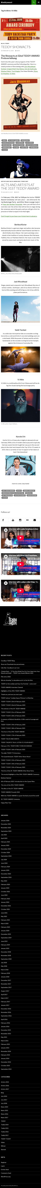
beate (18, 50)
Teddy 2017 (24, 181)
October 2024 (5, 852)
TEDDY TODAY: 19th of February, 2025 (13, 724)
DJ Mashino (5, 73)
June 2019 (4, 941)
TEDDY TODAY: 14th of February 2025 (13, 764)
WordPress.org (5, 1176)
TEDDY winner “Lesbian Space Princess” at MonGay (17, 698)
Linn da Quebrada (30, 69)
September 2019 (6, 938)
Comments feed (6, 1173)
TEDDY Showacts (15, 47)
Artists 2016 (5, 1085)
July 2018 (4, 962)
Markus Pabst (6, 71)
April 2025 (4, 838)
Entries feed (5, 1169)
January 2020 (5, 930)
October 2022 (5, 891)
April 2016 (4, 1019)
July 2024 (4, 859)
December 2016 (6, 1009)
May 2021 (4, 916)
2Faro (36, 71)
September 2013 (6, 1069)
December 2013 (6, 1062)
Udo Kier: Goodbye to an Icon (10, 668)
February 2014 (5, 1055)
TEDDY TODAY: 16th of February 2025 (13, 749)
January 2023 (5, 888)
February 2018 (5, 973)
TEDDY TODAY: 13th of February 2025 (13, 767)
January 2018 (5, 977)
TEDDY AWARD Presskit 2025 (10, 792)
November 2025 (6, 827)
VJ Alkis (12, 73)
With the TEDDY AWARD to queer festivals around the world (20, 795)
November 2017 (6, 984)
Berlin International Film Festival (13, 493)
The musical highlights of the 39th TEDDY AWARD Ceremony (20, 774)
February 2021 (5, 920)
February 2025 (5, 842)
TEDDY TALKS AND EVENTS (10, 739)
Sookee (3, 69)
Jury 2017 (4, 1100)
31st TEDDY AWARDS (8, 490)
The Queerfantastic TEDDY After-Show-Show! (16, 756)
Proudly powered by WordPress (9, 1185)
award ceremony (29, 490)
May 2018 (4, 966)
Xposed (3, 1149)
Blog (2, 43)
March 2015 (4, 1041)
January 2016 (5, 1026)
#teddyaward (6, 2)
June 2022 (4, 895)
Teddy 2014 (4, 1124)
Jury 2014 (4, 1096)
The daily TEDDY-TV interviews (11, 753)
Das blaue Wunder (8, 142)
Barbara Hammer (6, 778)
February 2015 (5, 1044)
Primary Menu (38, 2)
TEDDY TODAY (6, 1139)
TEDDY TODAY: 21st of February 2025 (13, 712)
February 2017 (5, 1001)
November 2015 (6, 1033)
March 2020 (4, 923)
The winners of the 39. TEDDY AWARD (13, 708)
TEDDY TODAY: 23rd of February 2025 (13, 701)
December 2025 (6, 824)
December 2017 (6, 980)
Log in (3, 1166)
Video (3, 1142)
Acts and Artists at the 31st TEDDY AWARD (20, 186)
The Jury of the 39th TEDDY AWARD (12, 785)
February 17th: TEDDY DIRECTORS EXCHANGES (16, 746)
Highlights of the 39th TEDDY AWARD (13, 691)
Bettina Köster (7, 495)
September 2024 (6, 856)
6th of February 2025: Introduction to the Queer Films (18, 781)
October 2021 (5, 909)
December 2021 (6, 906)
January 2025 (5, 845)
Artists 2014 (5, 1082)
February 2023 (5, 884)
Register (3, 1162)
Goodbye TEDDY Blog (8, 661)
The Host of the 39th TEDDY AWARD (13, 732)
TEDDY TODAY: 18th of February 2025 (13, 728)
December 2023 (6, 874)
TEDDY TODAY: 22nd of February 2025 (13, 705)
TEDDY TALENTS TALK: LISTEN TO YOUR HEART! (17, 742)
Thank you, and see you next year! (11, 694)
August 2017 (5, 991)
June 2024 (4, 863)
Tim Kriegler (15, 71)
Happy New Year (6, 803)
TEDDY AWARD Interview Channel (12, 687)
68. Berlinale (25, 140)
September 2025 (6, 831)
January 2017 (5, 1005)
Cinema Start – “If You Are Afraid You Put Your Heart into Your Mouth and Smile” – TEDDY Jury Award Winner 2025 (20, 672)
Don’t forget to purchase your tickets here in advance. (19, 216)
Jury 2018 (4, 1103)
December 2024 (6, 849)
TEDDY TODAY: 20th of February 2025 (13, 716)
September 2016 (6, 1016)
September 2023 (6, 877)
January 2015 (5, 1048)
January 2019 (5, 948)
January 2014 (5, 1058)
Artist (19, 490)
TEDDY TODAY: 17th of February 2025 (13, 735)
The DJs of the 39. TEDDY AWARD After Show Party (17, 771)
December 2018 (6, 952)
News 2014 (4, 1107)
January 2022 (5, 902)
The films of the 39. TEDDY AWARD (12, 788)
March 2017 (4, 998)
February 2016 (5, 1023)
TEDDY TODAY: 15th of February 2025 (13, 760)
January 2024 (5, 870)
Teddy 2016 (4, 1132)
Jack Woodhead (29, 66)
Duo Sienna (20, 69)
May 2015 (4, 1037)
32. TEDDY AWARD (14, 140)
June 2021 (4, 913)
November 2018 (6, 955)
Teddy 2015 (4, 1128)
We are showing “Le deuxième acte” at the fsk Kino (17, 680)
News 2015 (4, 1110)
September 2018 (6, 959)
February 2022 (5, 898)
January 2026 (5, 820)
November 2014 (6, 1051)
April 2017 (4, 994)
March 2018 (4, 969)
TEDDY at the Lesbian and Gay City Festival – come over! (18, 684)
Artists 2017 (5, 181)
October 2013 (5, 1065)
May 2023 (4, 881)
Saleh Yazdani (32, 495)
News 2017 (17, 181)
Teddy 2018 (24, 147)
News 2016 (4, 1114)
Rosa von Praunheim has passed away (12, 664)
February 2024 (5, 866)
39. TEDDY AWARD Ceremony (10, 799)
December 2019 (6, 934)
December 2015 (6, 1030)
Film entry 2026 (6, 677)
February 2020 (5, 927)
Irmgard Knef (11, 69)
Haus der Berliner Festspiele (12, 204)
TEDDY (7, 43)
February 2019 (5, 945)
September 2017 (6, 987)
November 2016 (6, 1012)
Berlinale (29, 493)
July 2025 (4, 835)
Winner (3, 1146)
